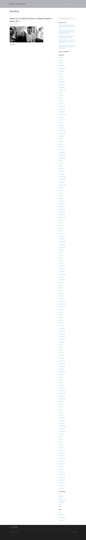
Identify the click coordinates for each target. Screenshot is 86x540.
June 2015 (61, 347)
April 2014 (61, 382)
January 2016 (61, 328)
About (69, 4)
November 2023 (62, 109)
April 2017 (61, 290)
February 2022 (62, 149)
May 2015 (61, 350)
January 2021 (61, 174)
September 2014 (62, 371)
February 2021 (62, 171)
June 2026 (61, 57)
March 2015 (61, 355)
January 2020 (61, 206)
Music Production (62, 500)
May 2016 (61, 317)
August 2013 (61, 401)
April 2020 (61, 198)
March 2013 (61, 415)
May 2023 (61, 122)
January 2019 (61, 239)
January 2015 (61, 360)
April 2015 (61, 352)
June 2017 (61, 285)
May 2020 (61, 195)
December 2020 (62, 176)
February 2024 (62, 106)
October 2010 (61, 472)
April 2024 (61, 100)
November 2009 (62, 474)
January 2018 (61, 268)
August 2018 (61, 249)
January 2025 (61, 82)
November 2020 (62, 179)
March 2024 (61, 103)
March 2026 (61, 65)
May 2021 (61, 166)
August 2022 (61, 136)
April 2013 (61, 412)
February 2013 (62, 417)
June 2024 (61, 95)
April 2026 (61, 63)
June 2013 (61, 407)
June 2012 (61, 439)
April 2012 (61, 444)
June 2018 (61, 255)
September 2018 (62, 247)
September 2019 (62, 217)
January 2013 (61, 420)
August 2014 (61, 374)
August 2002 (61, 488)
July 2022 (61, 138)
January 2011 (61, 469)
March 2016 (61, 323)
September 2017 (62, 279)
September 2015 (62, 339)
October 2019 (61, 214)
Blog (60, 4)
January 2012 (61, 453)
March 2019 (61, 233)
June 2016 (61, 314)
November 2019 (62, 212)
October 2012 (61, 428)
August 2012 (61, 434)
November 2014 (62, 366)
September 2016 (62, 306)
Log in (60, 512)
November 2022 (62, 133)
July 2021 (61, 160)
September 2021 (62, 157)
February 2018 (62, 266)
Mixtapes (60, 498)
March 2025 (61, 79)
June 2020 (61, 193)
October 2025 (61, 71)
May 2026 (61, 60)
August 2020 (61, 187)
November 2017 (62, 274)
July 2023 (61, 119)
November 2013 (62, 393)
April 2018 (61, 260)
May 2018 (61, 258)
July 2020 (61, 190)
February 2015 (62, 358)
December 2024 (62, 84)
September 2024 (62, 90)
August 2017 (61, 282)
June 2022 (61, 141)
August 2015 (61, 342)
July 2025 (61, 73)
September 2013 (62, 398)
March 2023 (61, 125)
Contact (75, 4)
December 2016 (62, 301)
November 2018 (62, 241)
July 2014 (61, 377)
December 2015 (62, 331)
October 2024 (61, 87)
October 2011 (61, 461)
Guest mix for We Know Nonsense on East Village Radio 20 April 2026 (67, 36)
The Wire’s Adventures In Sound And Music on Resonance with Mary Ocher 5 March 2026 (67, 41)
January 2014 (61, 388)
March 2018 (61, 263)
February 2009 (62, 477)
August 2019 (61, 220)
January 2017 (61, 298)
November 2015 (62, 333)
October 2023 (61, 111)
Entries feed (61, 514)
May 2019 (61, 228)
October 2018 (61, 244)
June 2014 (61, 379)
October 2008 (61, 480)
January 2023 (61, 128)
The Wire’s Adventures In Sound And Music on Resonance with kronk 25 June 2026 (67, 26)
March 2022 (61, 147)
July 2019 (61, 222)
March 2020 (61, 201)
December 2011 (62, 455)
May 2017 (61, 287)
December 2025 (62, 68)
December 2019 (62, 209)
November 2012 (62, 426)
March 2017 (61, 293)
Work (65, 4)
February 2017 (62, 296)
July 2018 (61, 252)
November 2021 (62, 155)
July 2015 (61, 344)
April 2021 (61, 168)
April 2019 (61, 231)
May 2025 (61, 76)
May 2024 (61, 98)
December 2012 (62, 423)
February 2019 (62, 236)
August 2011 (61, 466)
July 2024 (61, 92)
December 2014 (62, 363)
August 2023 (61, 117)
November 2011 (62, 458)
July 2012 (61, 436)
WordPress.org (62, 520)
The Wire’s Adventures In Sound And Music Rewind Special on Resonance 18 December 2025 (67, 47)
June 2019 (61, 225)
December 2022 (62, 130)
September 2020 (62, 184)
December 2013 (62, 390)
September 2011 (62, 463)
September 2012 (62, 431)
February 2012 (62, 450)
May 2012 (61, 442)
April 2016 (61, 320)
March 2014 (61, 385)
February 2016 (62, 325)
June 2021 (61, 163)
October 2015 (61, 336)
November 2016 (62, 304)
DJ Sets (15, 24)
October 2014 (61, 369)
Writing (60, 506)
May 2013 (61, 409)
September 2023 (62, 114)
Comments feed (62, 517)
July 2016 (61, 312)
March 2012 (61, 447)
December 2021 (62, 152)
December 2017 (62, 271)
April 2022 (61, 144)
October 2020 (61, 182)
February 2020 (62, 203)
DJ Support (61, 496)
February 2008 (62, 485)
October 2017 (61, 277)
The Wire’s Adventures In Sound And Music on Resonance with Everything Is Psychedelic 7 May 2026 (67, 32)
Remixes (60, 504)
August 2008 (61, 482)
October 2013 (61, 396)
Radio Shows (61, 502)
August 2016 (61, 309)
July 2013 (61, 404)
